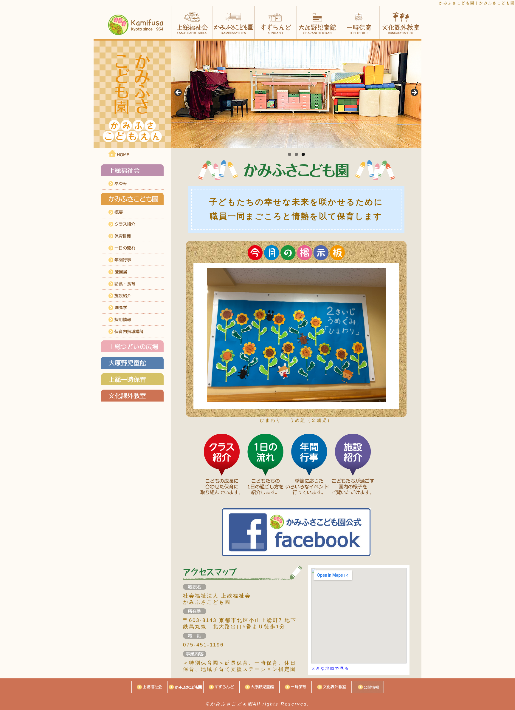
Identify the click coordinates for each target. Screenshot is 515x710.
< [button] (178, 92)
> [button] (413, 92)
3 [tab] (303, 154)
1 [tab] (289, 154)
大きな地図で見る (330, 668)
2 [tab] (296, 154)
